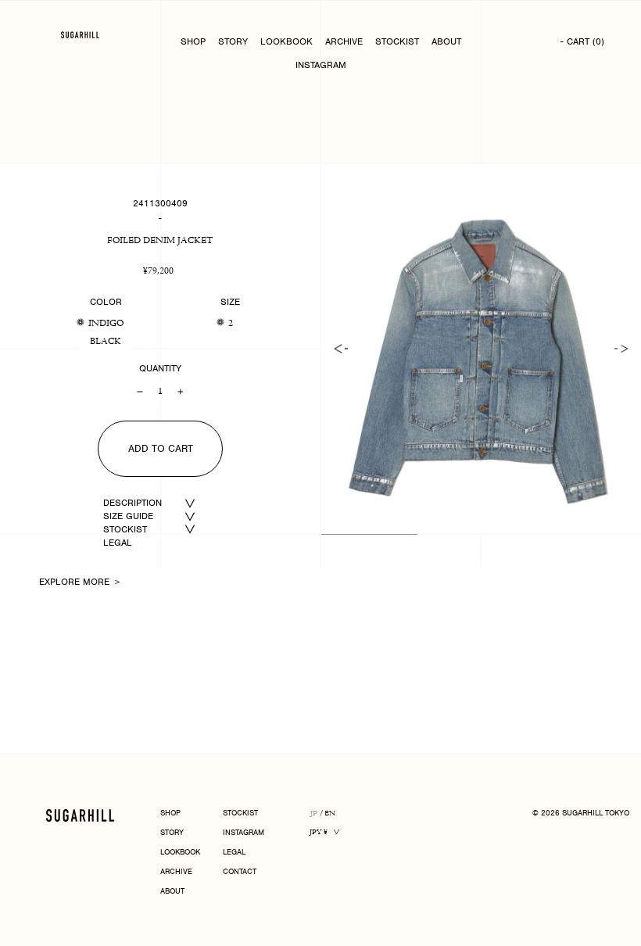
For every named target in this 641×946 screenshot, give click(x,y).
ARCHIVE (344, 41)
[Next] (621, 348)
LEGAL (117, 542)
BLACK (105, 341)
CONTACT (239, 872)
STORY (233, 41)
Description (132, 502)
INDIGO (106, 323)
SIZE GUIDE (128, 516)
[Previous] (341, 348)
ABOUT (446, 41)
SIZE (230, 301)
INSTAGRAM (320, 65)
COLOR (106, 301)
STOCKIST (397, 41)
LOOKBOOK (286, 41)
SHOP (193, 41)
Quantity (160, 368)
